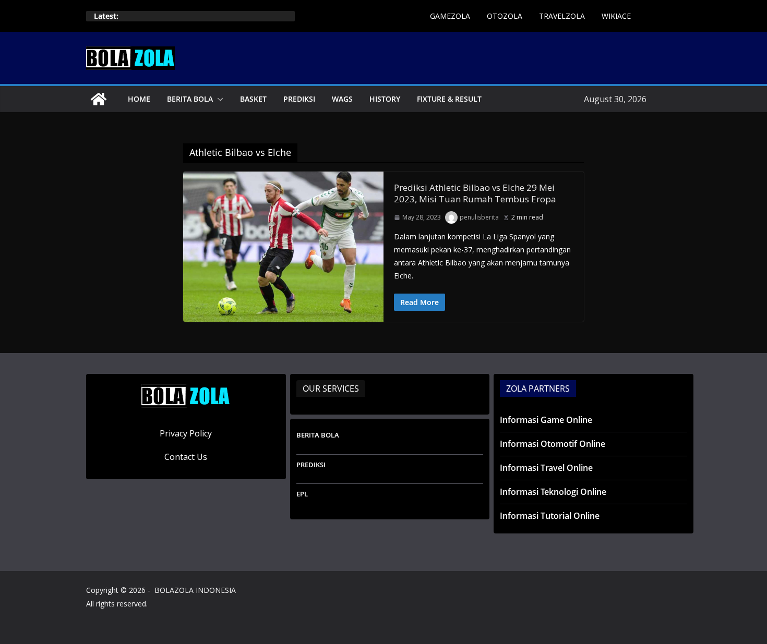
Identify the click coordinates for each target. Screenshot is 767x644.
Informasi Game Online (546, 420)
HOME (139, 99)
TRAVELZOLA (562, 16)
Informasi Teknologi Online (553, 491)
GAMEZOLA (450, 16)
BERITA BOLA (190, 99)
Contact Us (185, 457)
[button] (218, 99)
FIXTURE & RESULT (449, 99)
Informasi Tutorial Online (550, 515)
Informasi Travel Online (546, 467)
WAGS (342, 99)
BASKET (253, 99)
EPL (302, 494)
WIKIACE (616, 16)
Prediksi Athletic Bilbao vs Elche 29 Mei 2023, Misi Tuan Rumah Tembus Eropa (475, 193)
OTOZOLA (504, 16)
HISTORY (384, 99)
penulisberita (479, 217)
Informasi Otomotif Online (552, 443)
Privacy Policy (186, 433)
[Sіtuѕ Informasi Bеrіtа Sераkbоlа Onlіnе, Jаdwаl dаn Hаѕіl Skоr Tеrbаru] (98, 99)
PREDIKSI (299, 99)
